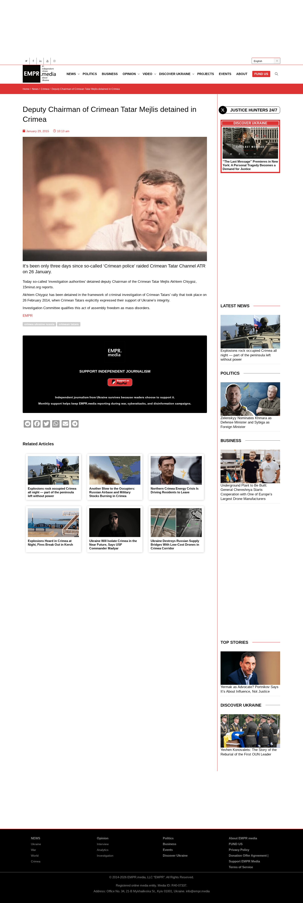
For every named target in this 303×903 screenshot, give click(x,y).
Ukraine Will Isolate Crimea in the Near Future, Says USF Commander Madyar (113, 544)
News (72, 74)
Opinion (130, 74)
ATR (201, 266)
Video (148, 74)
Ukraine (36, 844)
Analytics (102, 849)
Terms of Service (241, 867)
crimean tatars (69, 324)
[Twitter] (26, 61)
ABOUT (241, 74)
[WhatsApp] (56, 424)
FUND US (261, 74)
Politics (90, 74)
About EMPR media (243, 838)
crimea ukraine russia (39, 324)
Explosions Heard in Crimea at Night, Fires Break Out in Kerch (50, 542)
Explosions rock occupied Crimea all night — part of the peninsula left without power (52, 492)
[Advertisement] (146, 29)
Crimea (35, 861)
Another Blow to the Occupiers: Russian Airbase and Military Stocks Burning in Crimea (112, 492)
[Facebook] (33, 61)
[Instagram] (54, 61)
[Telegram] (75, 424)
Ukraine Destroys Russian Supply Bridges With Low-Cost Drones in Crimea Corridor (175, 544)
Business (110, 74)
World (35, 855)
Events (225, 74)
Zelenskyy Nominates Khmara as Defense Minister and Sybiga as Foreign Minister (246, 422)
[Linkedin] (40, 61)
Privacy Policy (239, 849)
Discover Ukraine (175, 74)
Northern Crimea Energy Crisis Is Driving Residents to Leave (174, 490)
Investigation (105, 855)
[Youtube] (47, 61)
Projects (205, 74)
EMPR (28, 316)
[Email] (65, 424)
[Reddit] (27, 424)
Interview (103, 844)
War (33, 849)
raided (142, 266)
